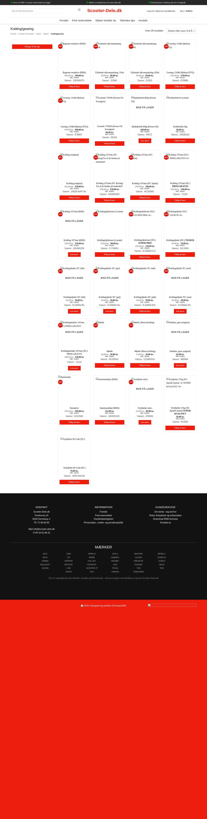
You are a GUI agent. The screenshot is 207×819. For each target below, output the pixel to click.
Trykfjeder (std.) (145, 408)
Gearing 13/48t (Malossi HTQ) (180, 72)
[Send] (61, 11)
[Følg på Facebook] (14, 607)
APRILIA (91, 554)
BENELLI (162, 554)
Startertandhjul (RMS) (109, 408)
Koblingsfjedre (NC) (180, 240)
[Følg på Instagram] (20, 607)
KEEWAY (115, 561)
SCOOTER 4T (92, 568)
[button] (188, 11)
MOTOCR (68, 565)
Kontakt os (165, 522)
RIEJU (161, 565)
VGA (92, 572)
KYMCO (161, 561)
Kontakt (143, 20)
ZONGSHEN (138, 572)
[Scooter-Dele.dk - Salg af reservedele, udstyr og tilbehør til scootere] (103, 11)
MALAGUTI (45, 565)
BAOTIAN (138, 554)
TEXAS (115, 568)
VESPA (68, 572)
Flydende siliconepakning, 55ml (109, 72)
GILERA (138, 557)
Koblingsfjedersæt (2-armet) (109, 240)
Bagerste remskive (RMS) (74, 72)
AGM (68, 554)
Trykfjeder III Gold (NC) (74, 468)
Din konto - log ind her (165, 512)
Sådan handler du (105, 20)
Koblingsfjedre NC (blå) (74, 297)
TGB (138, 568)
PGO (115, 565)
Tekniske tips (127, 20)
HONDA (45, 561)
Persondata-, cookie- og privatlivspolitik (103, 522)
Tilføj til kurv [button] (74, 87)
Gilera (38, 34)
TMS (162, 568)
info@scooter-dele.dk (44, 529)
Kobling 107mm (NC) (180, 184)
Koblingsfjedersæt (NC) (145, 241)
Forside (64, 20)
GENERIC (115, 557)
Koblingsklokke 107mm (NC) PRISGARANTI (74, 352)
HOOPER (69, 561)
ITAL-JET (92, 561)
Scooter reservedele (26, 34)
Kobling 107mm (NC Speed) (145, 183)
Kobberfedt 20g (180, 126)
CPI (68, 557)
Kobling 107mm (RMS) (74, 240)
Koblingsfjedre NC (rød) (145, 297)
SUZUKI (45, 568)
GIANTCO (162, 557)
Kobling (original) (74, 183)
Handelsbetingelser (103, 519)
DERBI (92, 557)
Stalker (46, 34)
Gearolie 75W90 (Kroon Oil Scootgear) (109, 127)
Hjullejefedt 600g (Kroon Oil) (145, 126)
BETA (45, 557)
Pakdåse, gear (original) (180, 351)
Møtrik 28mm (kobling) (144, 351)
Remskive (74, 408)
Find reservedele (82, 20)
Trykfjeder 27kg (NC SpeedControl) (180, 411)
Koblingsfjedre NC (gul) (110, 297)
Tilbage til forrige (32, 47)
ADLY (45, 554)
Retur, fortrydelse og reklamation (165, 515)
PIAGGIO (138, 565)
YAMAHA (115, 572)
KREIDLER (138, 561)
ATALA (115, 554)
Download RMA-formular (165, 519)
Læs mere (145, 141)
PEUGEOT (91, 565)
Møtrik (110, 351)
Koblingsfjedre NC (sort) (180, 297)
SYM (68, 568)
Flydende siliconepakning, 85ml (145, 72)
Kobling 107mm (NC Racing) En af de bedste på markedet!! (109, 184)
